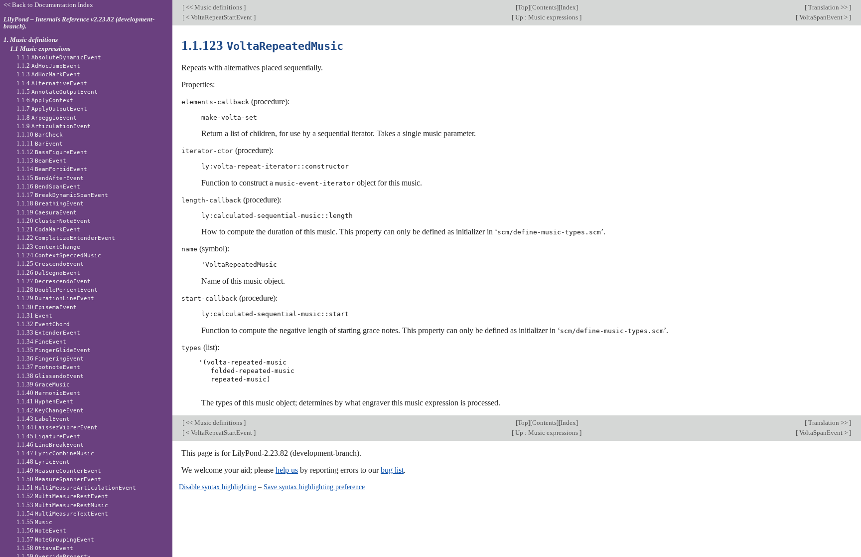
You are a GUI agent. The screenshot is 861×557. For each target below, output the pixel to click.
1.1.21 (48, 229)
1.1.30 (46, 307)
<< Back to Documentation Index (48, 4)
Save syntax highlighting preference (314, 487)
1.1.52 (62, 496)
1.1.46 (50, 444)
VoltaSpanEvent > (823, 17)
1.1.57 (55, 539)
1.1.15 (50, 178)
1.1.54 (62, 513)
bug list (392, 470)
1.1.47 (55, 453)
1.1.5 (57, 91)
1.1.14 (51, 169)
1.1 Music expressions (40, 48)
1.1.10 (39, 134)
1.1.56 (41, 530)
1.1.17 (62, 194)
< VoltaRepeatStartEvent (219, 17)
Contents (544, 7)
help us (287, 470)
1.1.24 (58, 255)
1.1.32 (43, 324)
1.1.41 (44, 401)
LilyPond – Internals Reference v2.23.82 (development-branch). (78, 22)
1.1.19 (46, 212)
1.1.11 (39, 143)
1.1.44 (57, 427)
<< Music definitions (214, 7)
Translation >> (828, 7)
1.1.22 (65, 237)
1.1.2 (48, 65)
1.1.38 (50, 375)
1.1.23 (48, 246)
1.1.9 (53, 126)
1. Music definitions (30, 39)
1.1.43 (43, 418)
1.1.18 (50, 203)
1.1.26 (48, 272)
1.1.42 (50, 410)
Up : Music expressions (546, 17)
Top (523, 7)
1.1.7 (51, 108)
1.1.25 (50, 263)
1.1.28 (57, 289)
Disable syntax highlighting (217, 487)
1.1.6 (44, 100)
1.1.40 (48, 392)
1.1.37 (48, 367)
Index (568, 7)
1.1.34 (41, 341)
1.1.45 (48, 436)
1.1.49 (58, 470)
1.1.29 (55, 298)
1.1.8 (46, 117)
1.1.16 (48, 186)
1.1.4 (51, 83)
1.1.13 (41, 160)
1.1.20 (53, 220)
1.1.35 (53, 350)
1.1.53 (62, 505)
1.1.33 (48, 332)
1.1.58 (44, 548)
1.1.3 (48, 74)
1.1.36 (50, 358)
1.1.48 (43, 461)
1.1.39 (43, 384)
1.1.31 (34, 315)
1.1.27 (53, 281)
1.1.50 (58, 479)
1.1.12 (51, 152)
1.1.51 (76, 487)
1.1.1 (58, 57)
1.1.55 (34, 522)
